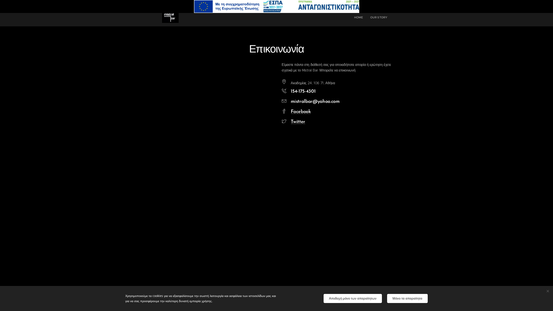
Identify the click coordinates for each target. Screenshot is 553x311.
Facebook (301, 111)
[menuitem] (359, 17)
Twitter (298, 121)
